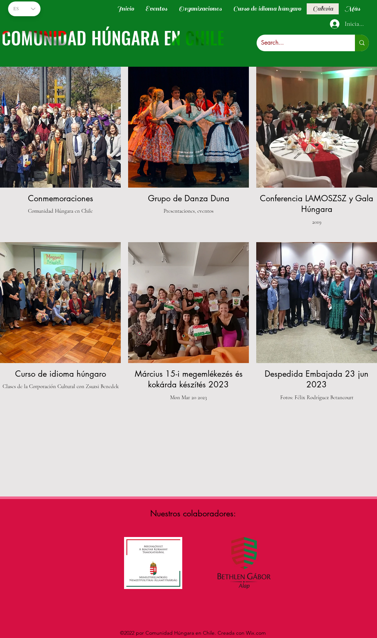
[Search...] (362, 43)
